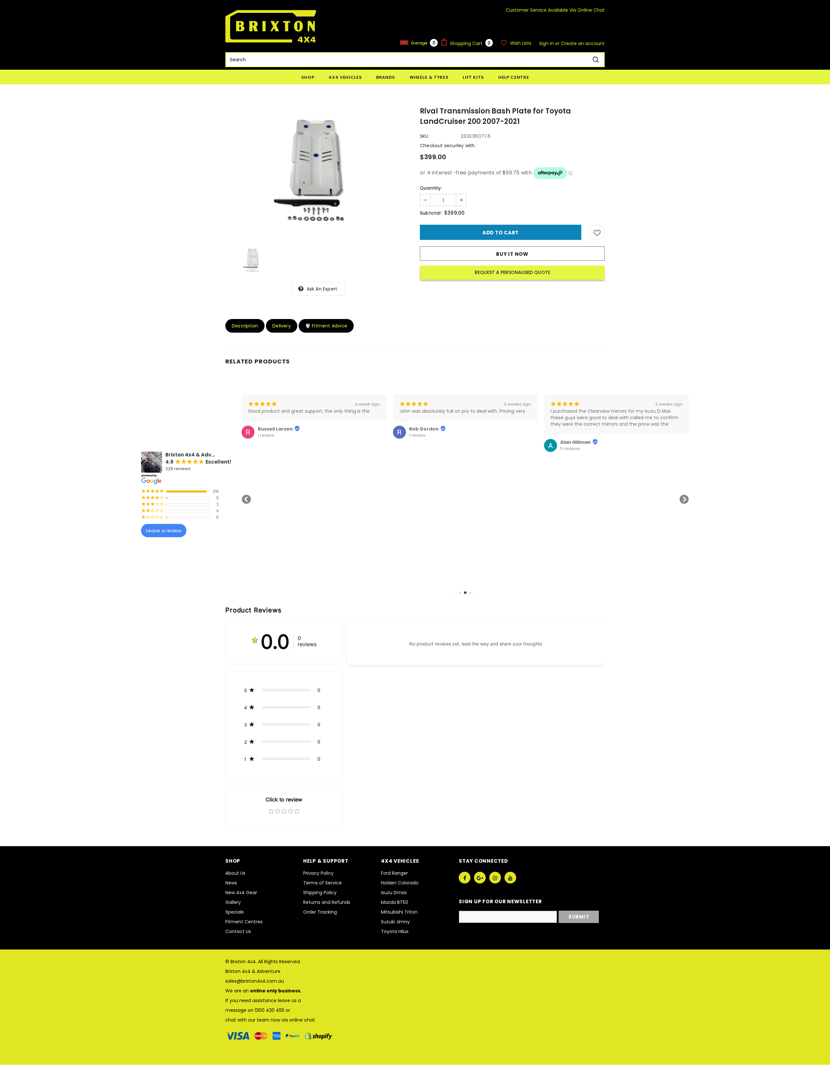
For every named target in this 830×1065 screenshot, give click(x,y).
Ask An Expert (322, 289)
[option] (317, 172)
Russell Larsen (275, 429)
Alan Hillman (575, 442)
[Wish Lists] (597, 232)
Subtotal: (431, 213)
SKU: (424, 136)
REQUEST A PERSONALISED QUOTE (512, 272)
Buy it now (512, 254)
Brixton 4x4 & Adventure (252, 971)
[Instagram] (495, 877)
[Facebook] (464, 877)
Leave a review (164, 530)
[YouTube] (510, 877)
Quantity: (431, 188)
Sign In (547, 43)
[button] (419, 43)
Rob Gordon (424, 429)
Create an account (583, 43)
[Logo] (270, 26)
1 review (266, 435)
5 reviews (570, 449)
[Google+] (480, 877)
